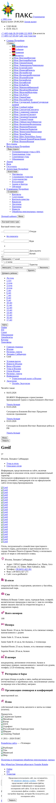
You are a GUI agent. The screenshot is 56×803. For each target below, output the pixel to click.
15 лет (9, 315)
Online (4, 327)
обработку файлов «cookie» (25, 781)
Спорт (4, 332)
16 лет (9, 317)
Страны (10, 40)
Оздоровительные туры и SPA (26, 152)
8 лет (9, 298)
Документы (17, 174)
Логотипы (16, 204)
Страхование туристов (22, 177)
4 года (9, 288)
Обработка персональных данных (27, 211)
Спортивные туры (20, 156)
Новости (16, 209)
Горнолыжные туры (21, 154)
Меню (4, 438)
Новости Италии (14, 364)
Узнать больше (13, 404)
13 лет (9, 310)
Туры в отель (13, 463)
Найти (4, 325)
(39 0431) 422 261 (23, 569)
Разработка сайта (9, 743)
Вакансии (16, 202)
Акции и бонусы (20, 184)
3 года (9, 285)
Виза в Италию (14, 366)
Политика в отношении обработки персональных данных (28, 760)
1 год (9, 280)
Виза (9, 164)
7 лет (9, 295)
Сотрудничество (19, 179)
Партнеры (16, 206)
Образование (18, 159)
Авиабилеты (7, 337)
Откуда (32, 231)
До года (10, 278)
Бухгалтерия (18, 181)
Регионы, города (14, 373)
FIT (2, 330)
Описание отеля (14, 466)
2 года (9, 283)
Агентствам (12, 169)
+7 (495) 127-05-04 (9, 36)
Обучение (16, 186)
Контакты (16, 194)
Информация (13, 376)
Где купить (12, 166)
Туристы (33, 264)
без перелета (12, 236)
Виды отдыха (13, 146)
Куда (31, 241)
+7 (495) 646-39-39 (9, 33)
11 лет (9, 305)
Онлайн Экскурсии (21, 383)
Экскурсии (12, 381)
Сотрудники (17, 197)
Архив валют (30, 21)
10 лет (9, 303)
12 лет (9, 307)
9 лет (9, 300)
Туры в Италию (14, 368)
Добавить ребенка (9, 273)
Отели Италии (13, 371)
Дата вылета (35, 251)
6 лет (9, 293)
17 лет (9, 320)
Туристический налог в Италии (26, 378)
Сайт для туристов (27, 36)
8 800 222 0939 (25, 33)
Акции (10, 161)
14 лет (9, 312)
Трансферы (6, 342)
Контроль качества (20, 199)
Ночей (32, 253)
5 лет (9, 290)
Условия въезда (14, 361)
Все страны (12, 144)
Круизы (4, 340)
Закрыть (12, 800)
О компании (12, 189)
